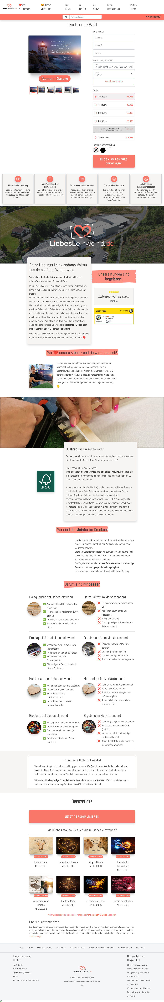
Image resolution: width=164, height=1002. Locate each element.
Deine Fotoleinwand (113, 6)
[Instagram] (154, 9)
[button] (35, 936)
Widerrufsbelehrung (125, 947)
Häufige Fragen (133, 6)
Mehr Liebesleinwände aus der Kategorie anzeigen (82, 914)
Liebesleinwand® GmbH (85, 977)
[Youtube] (157, 5)
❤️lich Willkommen (24, 6)
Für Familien (82, 6)
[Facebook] (151, 5)
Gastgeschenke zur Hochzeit (137, 968)
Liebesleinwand (68, 982)
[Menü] (131, 315)
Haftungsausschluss (77, 947)
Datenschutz (60, 947)
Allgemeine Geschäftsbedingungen (101, 947)
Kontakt (30, 947)
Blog (21, 947)
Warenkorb (154, 16)
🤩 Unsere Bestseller (46, 6)
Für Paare (67, 6)
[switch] (108, 321)
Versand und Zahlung (44, 947)
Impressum (140, 947)
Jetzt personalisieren (82, 816)
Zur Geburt (96, 6)
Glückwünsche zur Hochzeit (137, 965)
